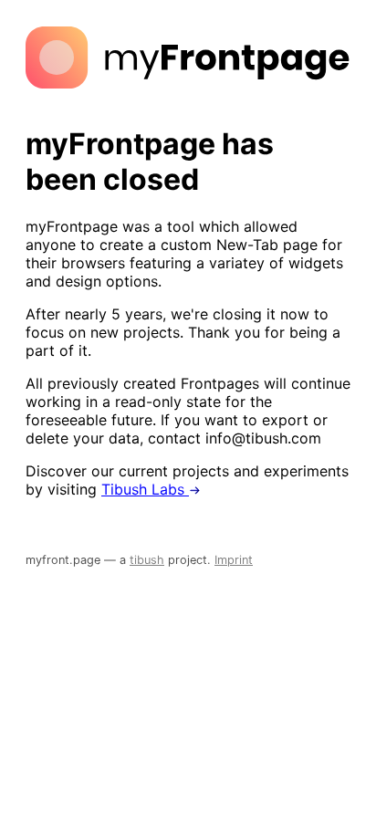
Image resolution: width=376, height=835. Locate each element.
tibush (147, 560)
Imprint (233, 560)
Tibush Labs (145, 489)
